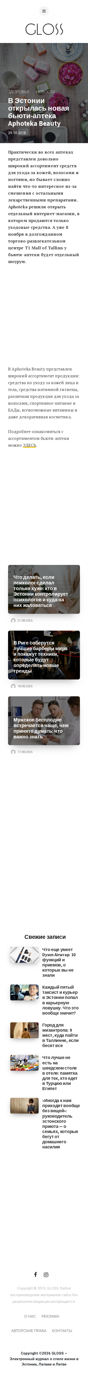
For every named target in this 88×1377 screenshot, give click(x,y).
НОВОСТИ (45, 92)
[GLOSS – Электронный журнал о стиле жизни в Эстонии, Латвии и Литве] (44, 44)
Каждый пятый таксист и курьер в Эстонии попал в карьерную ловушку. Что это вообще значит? (60, 1000)
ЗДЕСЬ (29, 445)
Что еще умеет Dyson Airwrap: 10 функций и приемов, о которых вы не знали (59, 962)
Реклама (50, 1316)
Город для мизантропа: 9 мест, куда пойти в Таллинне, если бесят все (60, 1035)
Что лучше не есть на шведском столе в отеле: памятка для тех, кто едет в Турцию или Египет (59, 1073)
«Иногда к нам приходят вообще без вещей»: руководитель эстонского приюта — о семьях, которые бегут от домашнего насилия (61, 1124)
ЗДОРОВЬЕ (19, 92)
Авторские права (28, 1331)
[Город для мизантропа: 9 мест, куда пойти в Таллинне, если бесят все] (24, 1030)
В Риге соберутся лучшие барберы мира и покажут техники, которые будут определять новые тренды (40, 657)
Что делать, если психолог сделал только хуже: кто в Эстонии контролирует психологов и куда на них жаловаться (40, 591)
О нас (30, 1316)
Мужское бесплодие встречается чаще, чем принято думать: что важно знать (41, 728)
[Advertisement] (44, 317)
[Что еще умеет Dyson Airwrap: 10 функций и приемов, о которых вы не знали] (24, 954)
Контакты (62, 1331)
